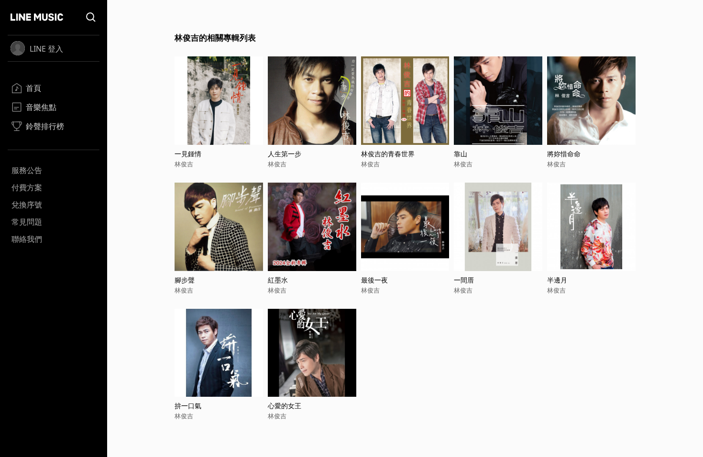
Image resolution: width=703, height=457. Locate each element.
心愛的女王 (284, 406)
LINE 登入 (46, 49)
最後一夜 (374, 280)
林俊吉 (184, 164)
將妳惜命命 (564, 154)
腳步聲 (185, 280)
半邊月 (557, 280)
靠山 (460, 154)
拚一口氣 (188, 406)
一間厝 (464, 280)
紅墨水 (278, 280)
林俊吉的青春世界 (388, 154)
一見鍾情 (188, 154)
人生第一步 (284, 154)
